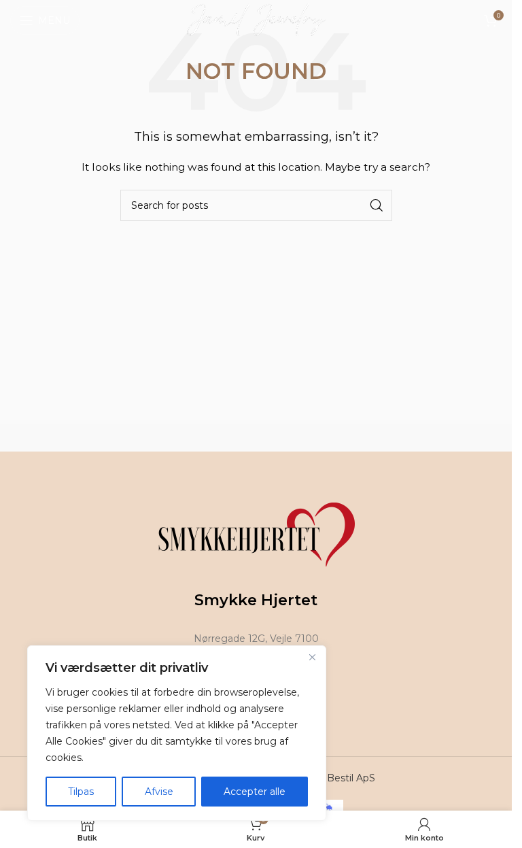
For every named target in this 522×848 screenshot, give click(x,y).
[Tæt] (312, 657)
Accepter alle (254, 791)
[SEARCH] (376, 205)
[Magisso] (386, 438)
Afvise (159, 791)
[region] (176, 733)
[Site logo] (255, 20)
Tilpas (81, 791)
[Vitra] (135, 438)
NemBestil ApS (338, 778)
